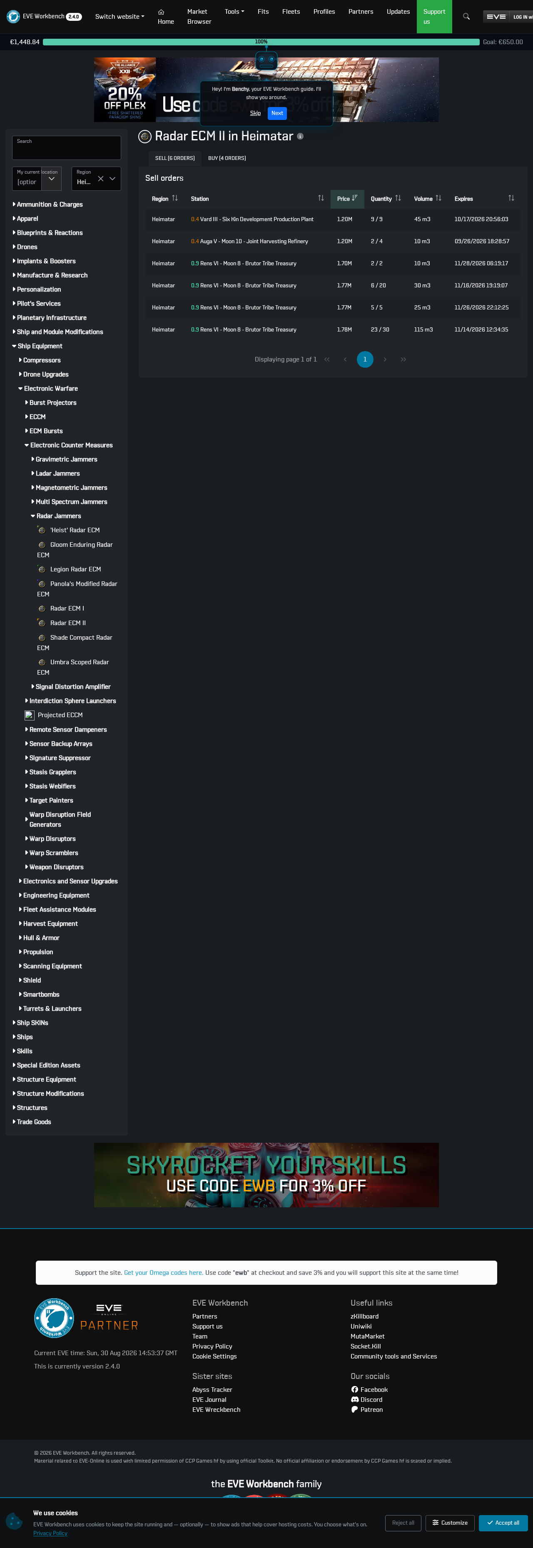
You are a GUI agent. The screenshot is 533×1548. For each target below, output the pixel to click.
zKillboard (365, 1316)
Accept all (506, 1523)
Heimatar (163, 219)
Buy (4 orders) (227, 158)
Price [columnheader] (343, 199)
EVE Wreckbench (216, 1409)
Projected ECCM (59, 715)
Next (277, 113)
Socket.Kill (366, 1346)
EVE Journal (209, 1399)
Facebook (373, 1389)
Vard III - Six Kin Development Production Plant (252, 219)
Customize (454, 1523)
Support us (207, 1326)
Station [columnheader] (200, 199)
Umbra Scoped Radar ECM (73, 667)
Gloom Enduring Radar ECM (75, 549)
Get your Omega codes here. (164, 1272)
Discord (370, 1399)
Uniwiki (361, 1326)
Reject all (403, 1523)
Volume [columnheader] (423, 199)
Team (199, 1336)
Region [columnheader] (160, 199)
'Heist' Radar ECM (74, 530)
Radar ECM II (67, 623)
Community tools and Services (394, 1356)
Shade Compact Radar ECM (74, 642)
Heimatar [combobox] (87, 182)
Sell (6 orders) (175, 158)
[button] (44, 16)
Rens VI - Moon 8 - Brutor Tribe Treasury (243, 264)
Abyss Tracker (212, 1389)
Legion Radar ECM (75, 569)
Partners (204, 1316)
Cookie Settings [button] (214, 1356)
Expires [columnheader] (464, 199)
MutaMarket (368, 1336)
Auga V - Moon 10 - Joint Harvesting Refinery (249, 241)
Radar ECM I (66, 608)
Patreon (371, 1409)
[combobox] (27, 179)
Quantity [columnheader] (381, 199)
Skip (255, 113)
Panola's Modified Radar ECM (77, 589)
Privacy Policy (50, 1533)
